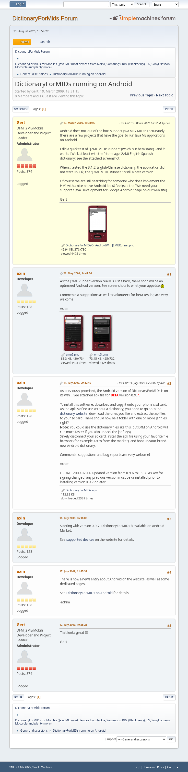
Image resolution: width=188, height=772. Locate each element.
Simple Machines (42, 767)
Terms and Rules (153, 767)
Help (137, 767)
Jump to (110, 739)
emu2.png (72, 354)
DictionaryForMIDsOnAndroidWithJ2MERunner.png (99, 245)
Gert (21, 122)
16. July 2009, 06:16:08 (73, 518)
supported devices (80, 539)
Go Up (18, 697)
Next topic (164, 95)
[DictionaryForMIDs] (19, 178)
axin (21, 273)
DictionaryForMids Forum (45, 18)
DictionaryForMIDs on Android (89, 593)
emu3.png (100, 354)
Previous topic (141, 95)
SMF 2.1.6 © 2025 (20, 767)
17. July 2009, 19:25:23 (73, 624)
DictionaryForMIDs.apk (81, 490)
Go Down (21, 109)
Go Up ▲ (173, 767)
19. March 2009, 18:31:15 (79, 123)
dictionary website (73, 413)
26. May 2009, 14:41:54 (77, 273)
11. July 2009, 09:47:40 (77, 382)
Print (169, 109)
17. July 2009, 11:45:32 (73, 571)
